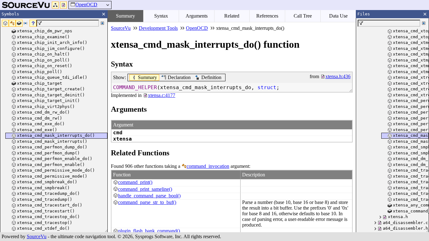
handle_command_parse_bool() (149, 195)
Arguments (197, 16)
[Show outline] (55, 5)
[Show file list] (63, 5)
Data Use (338, 16)
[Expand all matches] (102, 23)
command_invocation (208, 166)
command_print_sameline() (145, 189)
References (267, 16)
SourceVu (36, 236)
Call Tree (303, 16)
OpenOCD (86, 4)
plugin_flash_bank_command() (149, 230)
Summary (125, 16)
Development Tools (158, 28)
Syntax (161, 16)
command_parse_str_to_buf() (147, 202)
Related (231, 16)
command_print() (135, 182)
